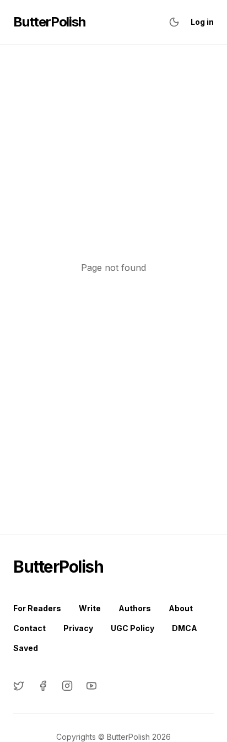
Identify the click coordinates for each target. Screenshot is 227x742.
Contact (29, 628)
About (181, 608)
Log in (202, 21)
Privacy (78, 628)
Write (90, 608)
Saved (25, 648)
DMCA (184, 628)
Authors (134, 608)
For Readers (37, 608)
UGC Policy (132, 628)
